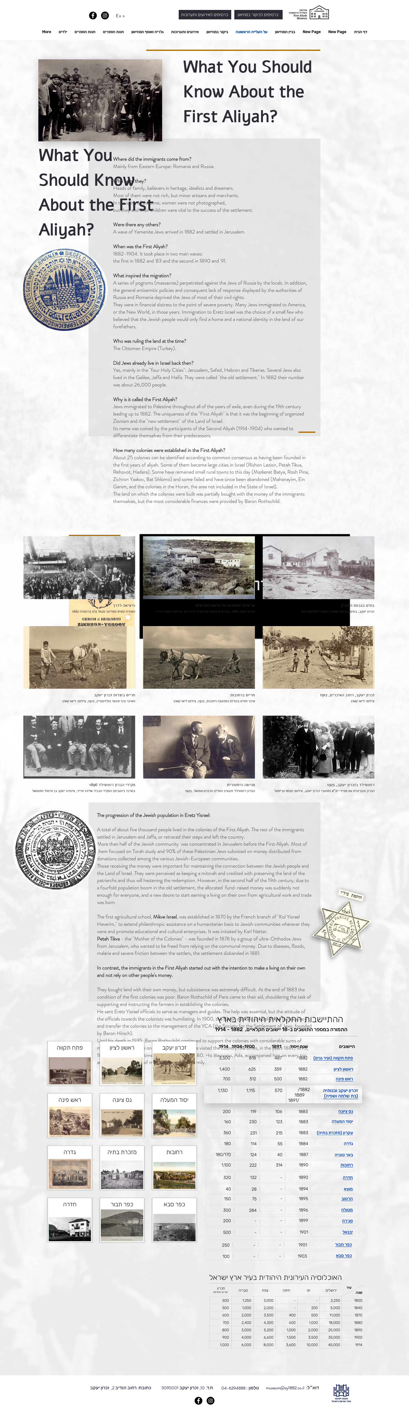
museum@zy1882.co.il (285, 1388)
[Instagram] (105, 15)
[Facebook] (93, 15)
